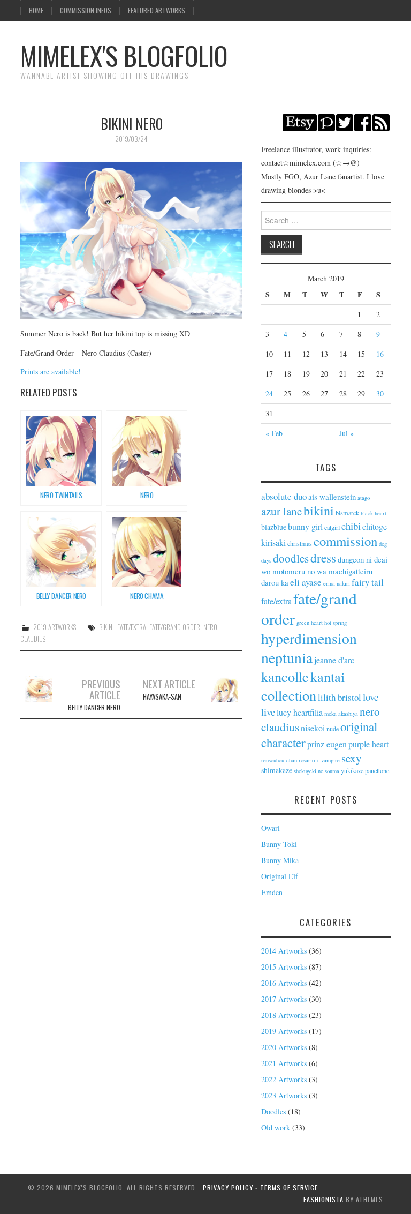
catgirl (332, 527)
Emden (272, 892)
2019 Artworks (54, 627)
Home (36, 10)
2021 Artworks (284, 1063)
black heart (373, 513)
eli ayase (306, 582)
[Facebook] (362, 121)
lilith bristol (339, 697)
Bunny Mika (280, 860)
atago (363, 497)
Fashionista (323, 1199)
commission (345, 541)
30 (380, 393)
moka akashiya (341, 713)
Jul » (346, 433)
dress (323, 557)
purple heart (368, 744)
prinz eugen (327, 744)
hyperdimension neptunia (309, 648)
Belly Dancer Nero (94, 694)
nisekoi (313, 727)
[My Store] (300, 121)
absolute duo (284, 496)
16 (380, 354)
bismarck (347, 512)
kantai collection (303, 685)
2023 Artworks (284, 1095)
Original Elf (279, 876)
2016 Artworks (284, 983)
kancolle (285, 676)
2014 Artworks (284, 951)
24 (269, 393)
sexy (351, 758)
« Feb (274, 433)
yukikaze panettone (365, 770)
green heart (309, 622)
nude (332, 728)
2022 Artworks (284, 1079)
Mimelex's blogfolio (123, 55)
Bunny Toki (279, 844)
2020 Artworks (284, 1047)
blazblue (273, 527)
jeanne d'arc (334, 659)
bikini (106, 627)
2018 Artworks (284, 1015)
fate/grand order (174, 627)
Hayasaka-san (169, 689)
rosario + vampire (319, 760)
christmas (299, 543)
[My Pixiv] (326, 121)
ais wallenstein (332, 496)
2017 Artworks (284, 999)
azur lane (281, 511)
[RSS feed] (381, 121)
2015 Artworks (284, 967)
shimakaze (276, 770)
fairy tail (368, 582)
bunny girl (305, 526)
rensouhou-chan (279, 760)
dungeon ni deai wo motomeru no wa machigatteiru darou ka (324, 571)
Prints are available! (50, 371)
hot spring (335, 622)
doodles (291, 558)
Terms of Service (289, 1187)
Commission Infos (85, 10)
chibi (351, 526)
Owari (270, 828)
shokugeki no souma (316, 771)
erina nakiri (336, 583)
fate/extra (131, 627)
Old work (275, 1127)
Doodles (273, 1111)
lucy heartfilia (300, 712)
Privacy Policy (228, 1187)
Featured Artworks (156, 10)
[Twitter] (344, 121)
